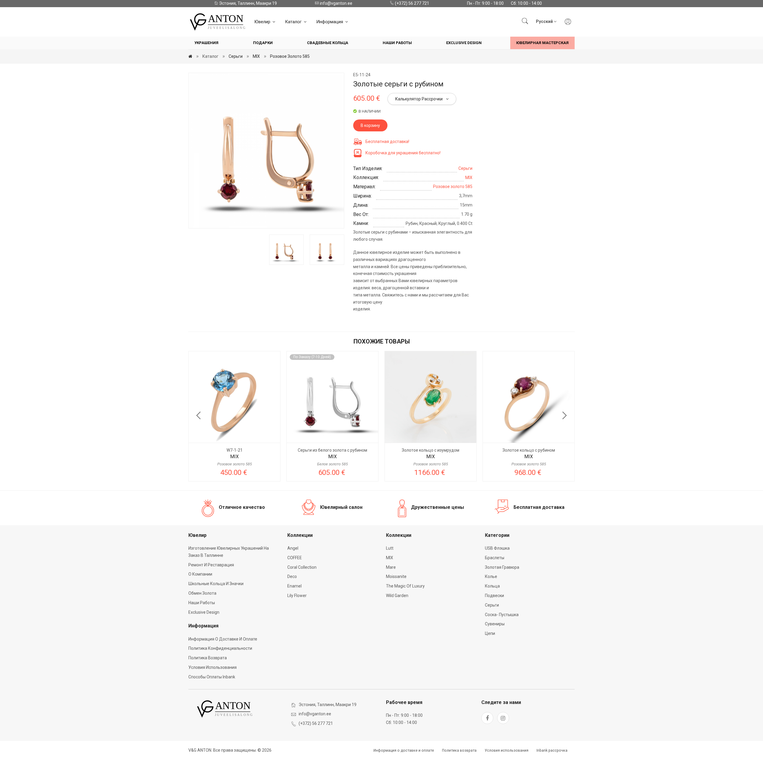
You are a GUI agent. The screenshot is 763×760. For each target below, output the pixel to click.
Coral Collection (302, 567)
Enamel (294, 586)
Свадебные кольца (327, 43)
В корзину (370, 125)
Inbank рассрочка (551, 750)
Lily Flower (297, 595)
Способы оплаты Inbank (211, 676)
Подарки (263, 43)
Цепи (490, 633)
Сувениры (495, 623)
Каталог (294, 21)
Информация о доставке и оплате (222, 639)
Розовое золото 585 (290, 56)
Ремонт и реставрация (211, 564)
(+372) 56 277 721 (411, 3)
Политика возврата (207, 657)
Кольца (492, 586)
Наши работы (397, 43)
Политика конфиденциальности (220, 648)
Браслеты (494, 557)
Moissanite (396, 576)
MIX (256, 56)
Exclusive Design (464, 43)
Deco (292, 576)
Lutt (389, 548)
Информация (330, 21)
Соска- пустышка (502, 614)
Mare (391, 567)
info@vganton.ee (335, 3)
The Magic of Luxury (405, 586)
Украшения (206, 43)
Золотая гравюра (502, 567)
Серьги (236, 56)
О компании (200, 574)
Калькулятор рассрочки (419, 99)
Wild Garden (397, 595)
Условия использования (212, 667)
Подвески (494, 595)
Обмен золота (202, 593)
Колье (491, 576)
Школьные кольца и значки (216, 583)
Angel (292, 548)
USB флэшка (497, 548)
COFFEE (294, 557)
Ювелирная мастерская (542, 43)
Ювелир (263, 21)
